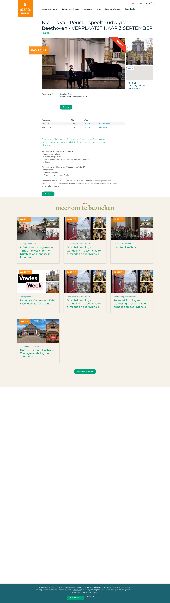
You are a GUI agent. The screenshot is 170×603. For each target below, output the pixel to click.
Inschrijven (131, 591)
